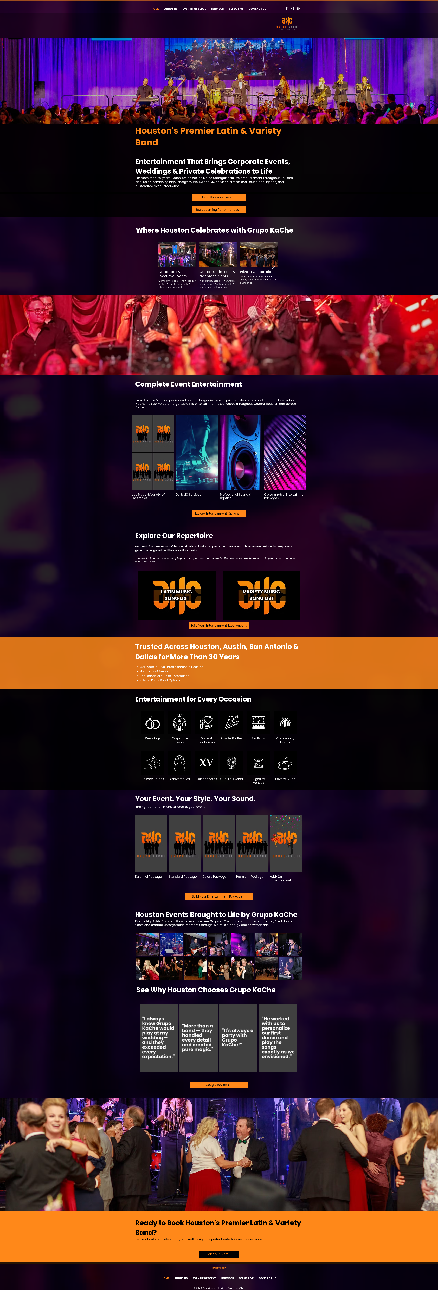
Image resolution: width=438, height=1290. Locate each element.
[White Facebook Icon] (287, 8)
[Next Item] (192, 266)
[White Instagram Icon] (292, 8)
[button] (177, 595)
